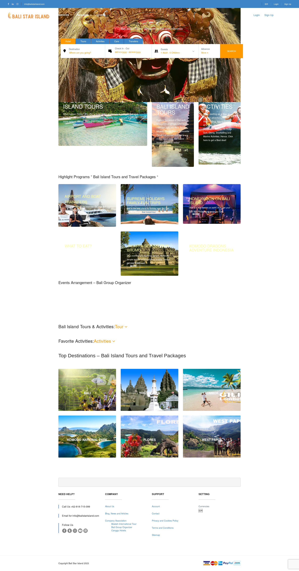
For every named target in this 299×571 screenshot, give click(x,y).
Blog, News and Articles (116, 513)
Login (276, 4)
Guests (164, 49)
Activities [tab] (100, 41)
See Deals (71, 139)
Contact (155, 513)
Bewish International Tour (123, 523)
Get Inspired (212, 158)
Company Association (115, 520)
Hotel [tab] (68, 41)
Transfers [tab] (133, 41)
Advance (205, 48)
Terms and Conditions (162, 527)
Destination (74, 49)
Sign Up (287, 4)
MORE (163, 160)
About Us (109, 506)
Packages (83, 14)
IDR (266, 4)
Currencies (204, 506)
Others (100, 14)
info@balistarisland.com (34, 4)
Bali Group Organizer (121, 527)
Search (231, 51)
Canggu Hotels (118, 530)
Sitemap (156, 534)
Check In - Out (122, 48)
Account (156, 506)
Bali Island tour (149, 212)
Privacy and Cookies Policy (165, 520)
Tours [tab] (83, 41)
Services (63, 14)
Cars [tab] (116, 41)
